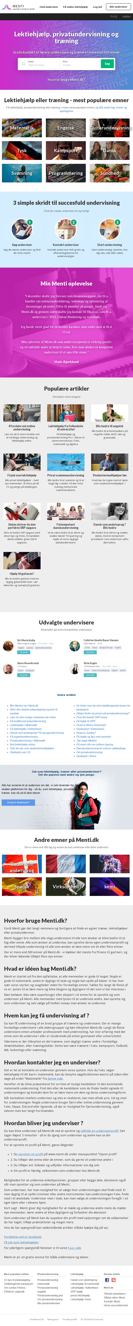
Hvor (65, 61)
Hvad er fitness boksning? (91, 725)
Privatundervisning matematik (47, 1282)
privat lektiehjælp (80, 1295)
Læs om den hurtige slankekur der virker (33, 717)
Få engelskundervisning (24, 736)
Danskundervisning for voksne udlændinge (101, 748)
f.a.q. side (74, 1248)
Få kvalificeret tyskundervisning (28, 721)
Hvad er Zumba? (86, 732)
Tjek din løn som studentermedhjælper (32, 748)
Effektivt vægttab (14, 1291)
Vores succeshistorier (116, 1305)
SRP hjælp (77, 1291)
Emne (31, 61)
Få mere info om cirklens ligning (94, 744)
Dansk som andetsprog (84, 1280)
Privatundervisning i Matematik (27, 740)
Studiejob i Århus (86, 756)
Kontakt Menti (112, 1301)
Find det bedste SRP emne (91, 717)
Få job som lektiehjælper (21, 1242)
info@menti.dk (37, 1319)
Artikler (126, 16)
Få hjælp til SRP (85, 721)
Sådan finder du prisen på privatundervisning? (102, 713)
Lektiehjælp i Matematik (23, 725)
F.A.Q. (114, 16)
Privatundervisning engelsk (47, 1289)
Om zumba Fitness (14, 1287)
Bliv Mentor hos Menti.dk (24, 705)
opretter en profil (31, 1154)
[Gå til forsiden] (18, 6)
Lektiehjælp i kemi (81, 1299)
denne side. (55, 1078)
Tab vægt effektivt (86, 740)
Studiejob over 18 (20, 752)
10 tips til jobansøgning (17, 1280)
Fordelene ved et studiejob (23, 1237)
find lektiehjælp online (22, 744)
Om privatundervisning (89, 752)
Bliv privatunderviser (48, 1303)
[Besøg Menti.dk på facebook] (107, 1280)
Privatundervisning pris (50, 1295)
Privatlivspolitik (69, 1319)
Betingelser (53, 1319)
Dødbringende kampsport (18, 1283)
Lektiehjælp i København (84, 1287)
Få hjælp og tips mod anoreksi (93, 736)
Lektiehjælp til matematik (85, 1283)
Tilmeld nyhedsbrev (115, 1293)
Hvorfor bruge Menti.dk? (66, 79)
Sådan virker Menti (114, 1297)
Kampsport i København (90, 729)
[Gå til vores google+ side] (113, 1280)
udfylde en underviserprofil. (100, 1131)
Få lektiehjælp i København (26, 729)
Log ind (97, 7)
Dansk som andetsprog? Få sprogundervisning (37, 732)
